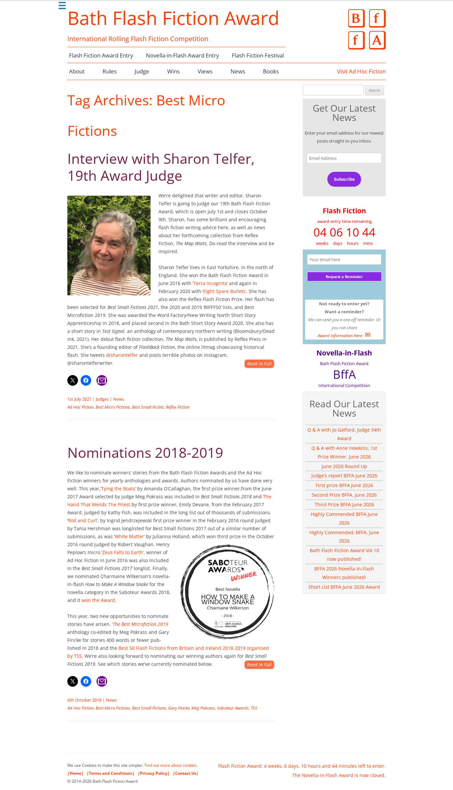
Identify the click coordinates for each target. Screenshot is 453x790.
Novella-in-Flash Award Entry (182, 55)
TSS (254, 708)
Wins (173, 71)
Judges (102, 399)
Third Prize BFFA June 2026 (344, 504)
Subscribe (344, 179)
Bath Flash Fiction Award (173, 17)
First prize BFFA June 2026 (344, 485)
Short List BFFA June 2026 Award (344, 587)
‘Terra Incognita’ (210, 283)
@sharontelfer (121, 355)
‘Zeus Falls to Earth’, (123, 552)
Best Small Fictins (148, 407)
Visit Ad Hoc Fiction (361, 71)
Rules (109, 71)
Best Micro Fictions (113, 407)
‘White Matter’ (129, 536)
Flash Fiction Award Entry (101, 55)
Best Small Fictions (149, 708)
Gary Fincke (178, 708)
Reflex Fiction (177, 407)
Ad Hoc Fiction (80, 407)
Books (271, 71)
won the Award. (98, 600)
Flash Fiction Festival (258, 55)
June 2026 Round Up (344, 466)
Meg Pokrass (203, 708)
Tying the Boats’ (118, 488)
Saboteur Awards (233, 708)
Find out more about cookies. (171, 765)
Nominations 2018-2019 (145, 452)
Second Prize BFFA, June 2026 (344, 495)
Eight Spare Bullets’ (224, 291)
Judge (142, 71)
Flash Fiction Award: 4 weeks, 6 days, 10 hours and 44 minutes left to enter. (302, 766)
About (77, 71)
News (237, 71)
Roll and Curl (82, 520)
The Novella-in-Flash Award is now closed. (339, 775)
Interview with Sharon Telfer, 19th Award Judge (161, 166)
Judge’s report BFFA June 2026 (344, 475)
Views (205, 71)
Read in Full (259, 363)
